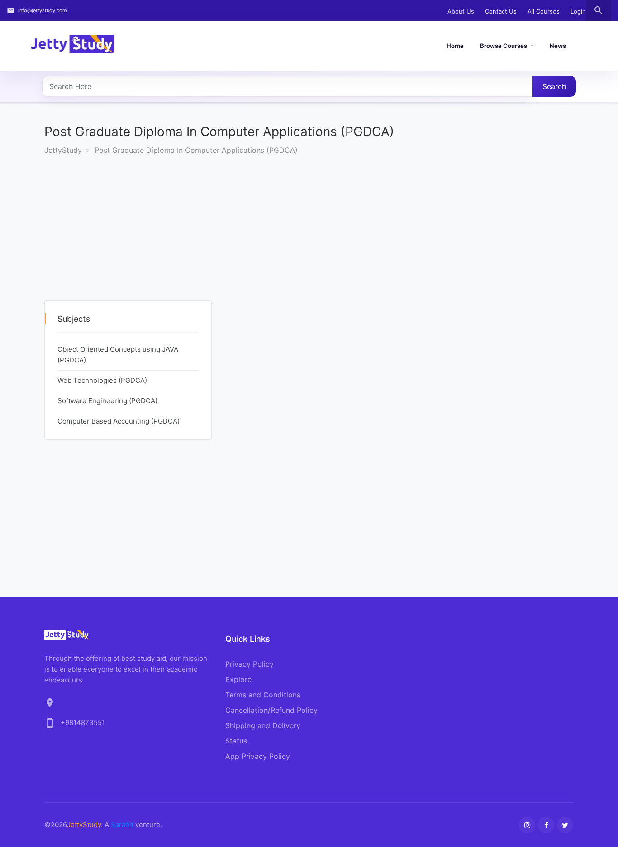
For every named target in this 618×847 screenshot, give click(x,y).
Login (578, 11)
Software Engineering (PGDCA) (107, 400)
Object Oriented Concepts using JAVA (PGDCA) (117, 354)
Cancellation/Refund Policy (271, 710)
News (558, 45)
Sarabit (122, 824)
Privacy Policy (249, 663)
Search (554, 86)
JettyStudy (63, 150)
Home (455, 45)
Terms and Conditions (262, 694)
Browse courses (503, 45)
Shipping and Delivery (262, 725)
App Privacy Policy (257, 756)
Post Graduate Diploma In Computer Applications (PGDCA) (196, 150)
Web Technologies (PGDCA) (102, 380)
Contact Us (501, 11)
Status (236, 740)
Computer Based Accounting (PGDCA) (118, 421)
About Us (460, 11)
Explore (238, 679)
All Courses (544, 11)
